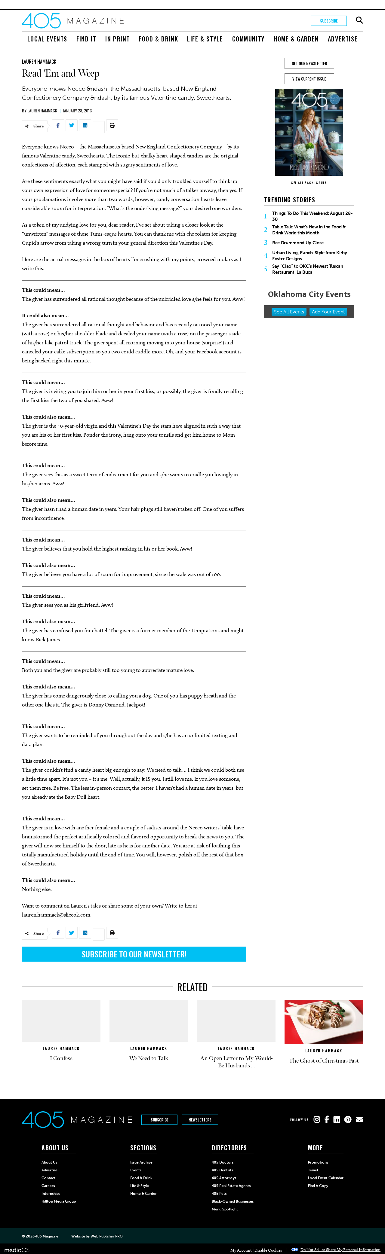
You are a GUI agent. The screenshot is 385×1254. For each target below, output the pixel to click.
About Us (49, 1162)
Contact (49, 1178)
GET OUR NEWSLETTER (309, 63)
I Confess (61, 1058)
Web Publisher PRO (106, 1236)
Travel (313, 1170)
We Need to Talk (148, 1058)
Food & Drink (158, 38)
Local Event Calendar (325, 1178)
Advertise (343, 38)
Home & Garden (296, 38)
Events (135, 1170)
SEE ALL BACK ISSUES (309, 182)
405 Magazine (46, 1236)
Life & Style (205, 38)
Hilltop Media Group (59, 1201)
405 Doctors (222, 1162)
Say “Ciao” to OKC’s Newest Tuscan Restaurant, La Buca (307, 269)
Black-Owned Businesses (233, 1201)
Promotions (318, 1162)
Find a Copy (318, 1186)
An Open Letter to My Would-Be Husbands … (236, 1062)
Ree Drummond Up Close (298, 243)
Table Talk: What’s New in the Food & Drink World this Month (309, 230)
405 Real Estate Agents (231, 1186)
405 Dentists (222, 1170)
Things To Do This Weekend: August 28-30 (312, 216)
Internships (51, 1193)
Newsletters (200, 1120)
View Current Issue (309, 79)
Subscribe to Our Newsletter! (134, 954)
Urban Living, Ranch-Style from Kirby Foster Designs (309, 255)
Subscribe (329, 21)
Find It (86, 38)
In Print (117, 38)
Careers (48, 1186)
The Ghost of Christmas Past (324, 1060)
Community (248, 38)
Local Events (47, 38)
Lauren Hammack (39, 61)
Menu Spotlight (225, 1209)
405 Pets (219, 1193)
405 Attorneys (224, 1178)
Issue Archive (141, 1162)
